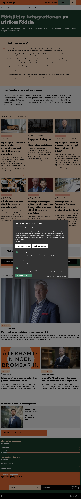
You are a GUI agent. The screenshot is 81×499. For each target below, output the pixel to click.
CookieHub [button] (26, 260)
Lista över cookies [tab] (29, 227)
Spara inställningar (23, 275)
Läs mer (17, 241)
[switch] (15, 251)
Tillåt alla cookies (23, 246)
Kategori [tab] (19, 227)
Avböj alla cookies (40, 246)
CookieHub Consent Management (58, 276)
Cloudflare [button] (25, 263)
